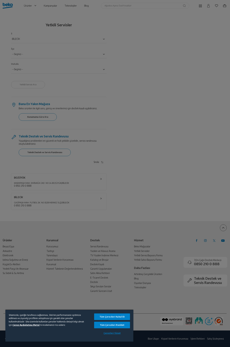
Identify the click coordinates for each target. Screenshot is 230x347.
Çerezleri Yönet (112, 333)
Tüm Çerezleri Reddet (112, 325)
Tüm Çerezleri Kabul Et (112, 316)
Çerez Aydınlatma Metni (26, 325)
